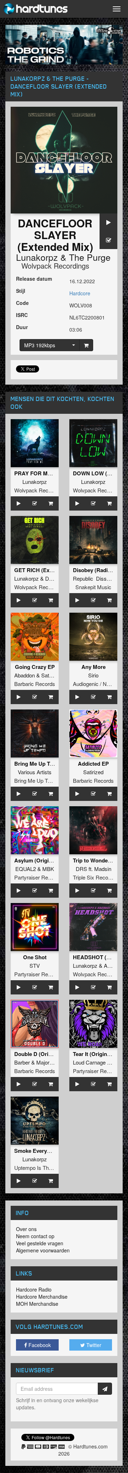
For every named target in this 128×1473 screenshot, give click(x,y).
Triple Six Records (94, 877)
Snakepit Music (93, 587)
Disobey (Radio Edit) (98, 570)
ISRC (22, 314)
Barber (22, 1062)
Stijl (20, 290)
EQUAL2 (25, 868)
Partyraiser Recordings (41, 877)
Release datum (34, 278)
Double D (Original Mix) (43, 1054)
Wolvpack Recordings (55, 265)
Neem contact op (35, 1236)
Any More (93, 667)
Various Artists (35, 772)
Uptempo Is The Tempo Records (52, 1167)
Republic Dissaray (95, 578)
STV (35, 965)
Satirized (51, 675)
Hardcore (79, 293)
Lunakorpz (37, 256)
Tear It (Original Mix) (98, 1054)
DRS (81, 868)
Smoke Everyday (35, 1151)
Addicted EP (93, 763)
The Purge (90, 256)
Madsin (102, 868)
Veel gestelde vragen (39, 1243)
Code (22, 302)
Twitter (93, 1344)
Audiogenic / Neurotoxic (100, 683)
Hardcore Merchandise (42, 1296)
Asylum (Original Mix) (41, 860)
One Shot (35, 957)
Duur (22, 327)
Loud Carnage (89, 1062)
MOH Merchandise (37, 1303)
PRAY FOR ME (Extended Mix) (52, 473)
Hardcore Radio (34, 1289)
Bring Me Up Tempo (37, 780)
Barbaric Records (34, 683)
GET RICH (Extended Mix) (46, 570)
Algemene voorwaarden (43, 1250)
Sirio (93, 675)
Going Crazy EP (35, 667)
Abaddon (24, 675)
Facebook (39, 1344)
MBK (48, 868)
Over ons (26, 1228)
